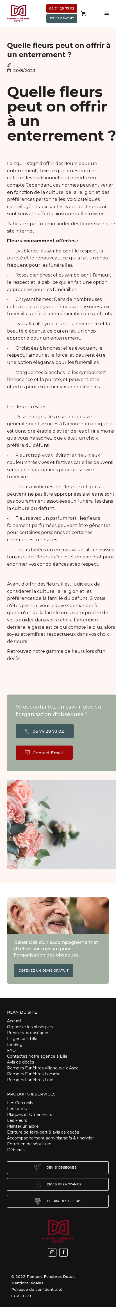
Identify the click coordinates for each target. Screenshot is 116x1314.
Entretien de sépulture (29, 1143)
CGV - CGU (21, 1296)
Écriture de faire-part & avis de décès (43, 1132)
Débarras (15, 1149)
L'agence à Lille (22, 1038)
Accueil (14, 1020)
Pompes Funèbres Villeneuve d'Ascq (43, 1068)
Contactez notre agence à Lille (37, 1056)
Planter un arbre (23, 1126)
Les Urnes (17, 1108)
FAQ (11, 1050)
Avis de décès (20, 1062)
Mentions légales (27, 1283)
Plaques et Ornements (30, 1114)
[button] (83, 13)
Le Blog (14, 1044)
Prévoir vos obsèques (28, 1032)
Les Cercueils (20, 1102)
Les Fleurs (17, 1120)
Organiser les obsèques (30, 1026)
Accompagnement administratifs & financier (50, 1138)
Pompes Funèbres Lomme (34, 1073)
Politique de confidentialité (37, 1289)
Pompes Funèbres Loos (30, 1079)
